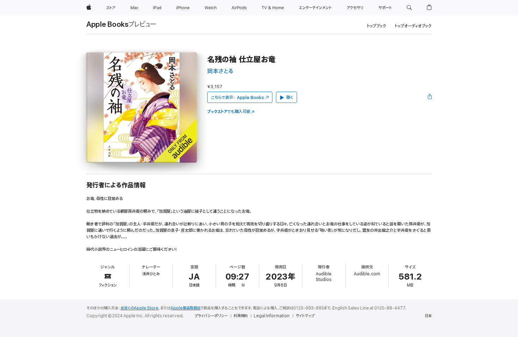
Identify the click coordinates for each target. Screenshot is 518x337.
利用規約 (241, 315)
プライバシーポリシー (211, 315)
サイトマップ (305, 315)
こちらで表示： (237, 97)
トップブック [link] (376, 26)
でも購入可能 (228, 111)
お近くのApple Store (140, 308)
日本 (428, 315)
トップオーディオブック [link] (413, 26)
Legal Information (272, 315)
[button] (409, 8)
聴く (289, 97)
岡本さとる (220, 71)
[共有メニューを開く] (430, 97)
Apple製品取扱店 (186, 308)
